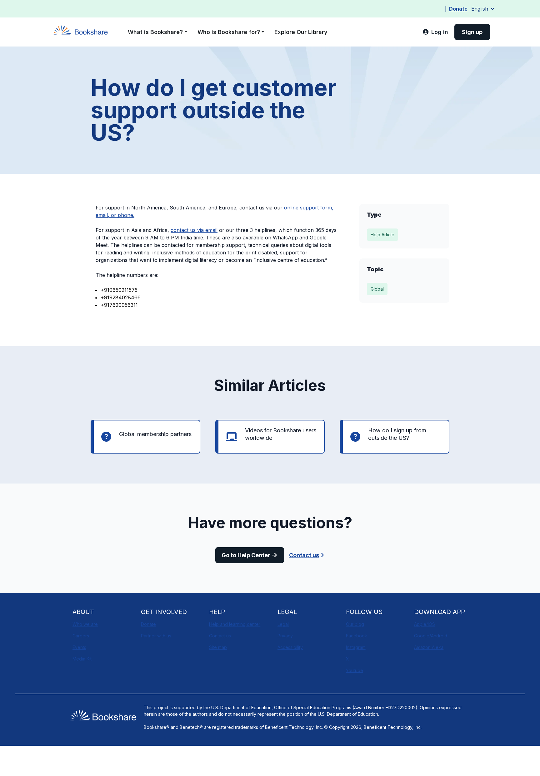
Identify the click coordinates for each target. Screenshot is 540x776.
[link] (435, 32)
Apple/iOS (424, 624)
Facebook (356, 635)
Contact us (304, 555)
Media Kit (82, 658)
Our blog (355, 624)
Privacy (285, 635)
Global (377, 289)
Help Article (382, 234)
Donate (458, 9)
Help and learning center (234, 624)
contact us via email (194, 230)
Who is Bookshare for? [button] (229, 32)
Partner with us (156, 635)
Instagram (356, 647)
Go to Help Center (246, 555)
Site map (218, 647)
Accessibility (290, 647)
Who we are (85, 624)
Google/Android (430, 635)
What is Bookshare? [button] (155, 32)
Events (79, 647)
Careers (80, 635)
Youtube (354, 670)
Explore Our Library (301, 32)
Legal (283, 624)
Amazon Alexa (428, 647)
